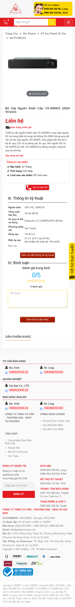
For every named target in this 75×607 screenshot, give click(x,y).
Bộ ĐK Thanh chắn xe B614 (23, 598)
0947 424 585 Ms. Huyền (54, 492)
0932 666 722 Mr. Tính (53, 483)
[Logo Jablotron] (56, 557)
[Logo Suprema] (8, 564)
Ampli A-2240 (41, 595)
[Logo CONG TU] (22, 563)
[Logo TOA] (7, 557)
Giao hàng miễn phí (21, 127)
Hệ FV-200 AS (18, 37)
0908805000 (53, 372)
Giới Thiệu (13, 456)
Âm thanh (29, 33)
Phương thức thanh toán (56, 421)
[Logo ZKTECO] (37, 564)
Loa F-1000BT (31, 585)
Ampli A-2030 (47, 585)
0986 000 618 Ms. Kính (56, 12)
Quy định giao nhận (53, 429)
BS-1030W (27, 592)
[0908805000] (41, 372)
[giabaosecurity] (16, 8)
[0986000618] (6, 372)
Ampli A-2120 (42, 592)
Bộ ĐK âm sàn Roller (20, 601)
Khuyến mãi (14, 447)
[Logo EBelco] (32, 557)
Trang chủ (11, 33)
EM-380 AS (14, 588)
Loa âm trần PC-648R (21, 595)
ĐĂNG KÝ (19, 494)
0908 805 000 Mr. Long (56, 9)
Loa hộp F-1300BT (12, 585)
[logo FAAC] (18, 557)
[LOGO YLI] (44, 557)
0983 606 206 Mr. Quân (53, 505)
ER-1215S (15, 592)
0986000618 (18, 372)
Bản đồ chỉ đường (17, 452)
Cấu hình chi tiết (14, 155)
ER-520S (60, 585)
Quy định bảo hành (53, 425)
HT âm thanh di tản (53, 33)
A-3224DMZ (28, 588)
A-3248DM (42, 588)
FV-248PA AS (56, 588)
